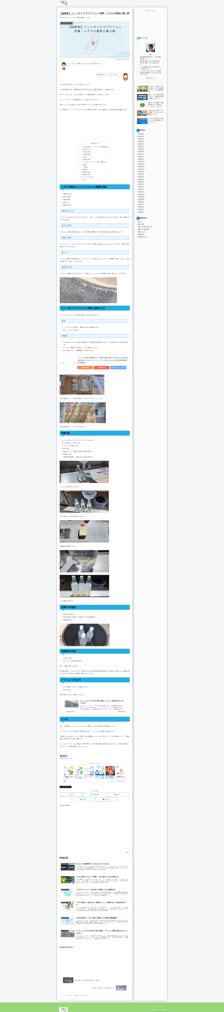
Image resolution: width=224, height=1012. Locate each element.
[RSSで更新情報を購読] (154, 78)
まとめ (84, 179)
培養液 (86, 167)
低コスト (86, 157)
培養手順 (84, 169)
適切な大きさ (87, 149)
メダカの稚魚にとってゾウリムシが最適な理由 (95, 147)
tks (150, 54)
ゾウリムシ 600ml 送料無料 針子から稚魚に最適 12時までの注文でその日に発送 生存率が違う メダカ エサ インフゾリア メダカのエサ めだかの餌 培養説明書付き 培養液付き (102, 360)
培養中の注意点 (86, 172)
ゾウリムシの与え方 (87, 177)
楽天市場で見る (101, 367)
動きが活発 (87, 152)
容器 (85, 164)
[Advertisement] (95, 125)
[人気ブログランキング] (63, 755)
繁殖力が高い (87, 159)
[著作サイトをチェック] (147, 78)
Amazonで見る (85, 367)
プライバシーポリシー (159, 1006)
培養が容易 (87, 154)
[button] (106, 799)
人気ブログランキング (66, 758)
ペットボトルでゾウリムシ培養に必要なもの (94, 162)
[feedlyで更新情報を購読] (152, 78)
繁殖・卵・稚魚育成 (66, 786)
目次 (92, 143)
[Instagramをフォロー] (149, 78)
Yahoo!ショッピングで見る (118, 367)
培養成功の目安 (86, 174)
